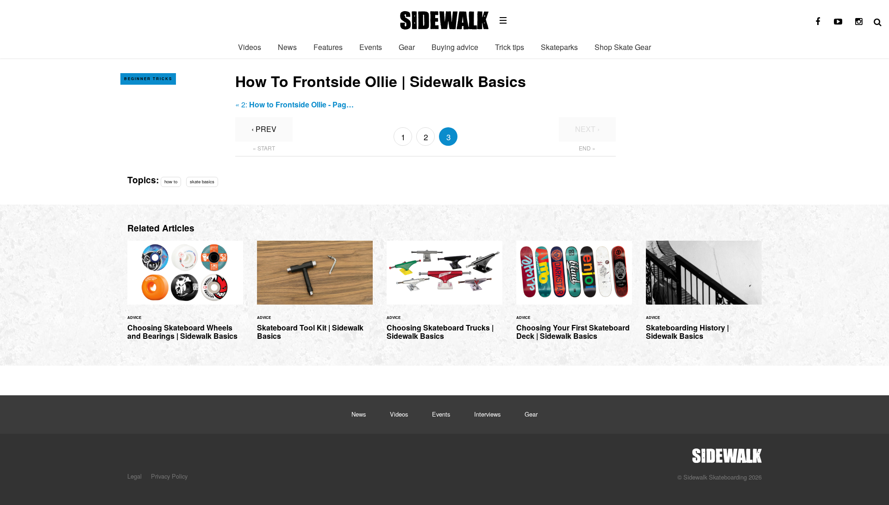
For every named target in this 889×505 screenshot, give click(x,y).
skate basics (202, 181)
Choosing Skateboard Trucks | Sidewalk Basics (444, 296)
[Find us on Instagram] (858, 21)
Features (328, 47)
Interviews (487, 414)
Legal (134, 476)
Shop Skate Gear (623, 47)
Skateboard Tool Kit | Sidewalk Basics (315, 296)
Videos (249, 47)
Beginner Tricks (148, 78)
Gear (407, 47)
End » (587, 148)
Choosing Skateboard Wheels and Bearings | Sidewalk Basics (185, 296)
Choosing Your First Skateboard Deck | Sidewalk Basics (574, 296)
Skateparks (559, 47)
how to (170, 181)
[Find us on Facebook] (817, 21)
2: (294, 104)
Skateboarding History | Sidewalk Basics (704, 296)
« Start (264, 148)
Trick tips (509, 47)
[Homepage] (727, 453)
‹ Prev (263, 129)
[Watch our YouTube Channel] (838, 21)
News (287, 47)
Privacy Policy (169, 476)
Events (370, 47)
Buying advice (455, 47)
